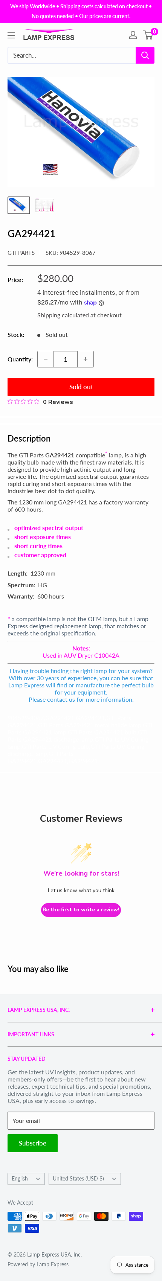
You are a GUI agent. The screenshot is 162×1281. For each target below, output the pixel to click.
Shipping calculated (63, 314)
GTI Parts (21, 252)
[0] (148, 35)
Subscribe (32, 1143)
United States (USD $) (78, 1179)
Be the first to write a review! (81, 909)
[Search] (145, 55)
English (20, 1179)
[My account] (133, 35)
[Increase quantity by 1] (85, 359)
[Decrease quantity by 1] (45, 359)
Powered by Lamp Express (38, 1264)
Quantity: (20, 359)
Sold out (81, 387)
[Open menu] (11, 35)
